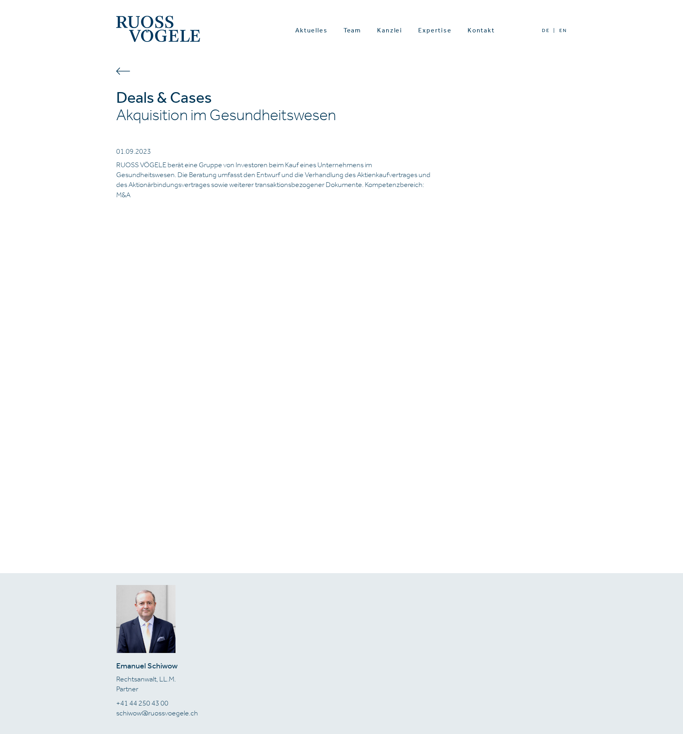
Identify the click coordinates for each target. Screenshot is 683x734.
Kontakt (481, 30)
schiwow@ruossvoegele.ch (157, 713)
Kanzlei (389, 30)
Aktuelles (311, 30)
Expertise (435, 30)
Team (352, 30)
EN (563, 30)
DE (546, 30)
